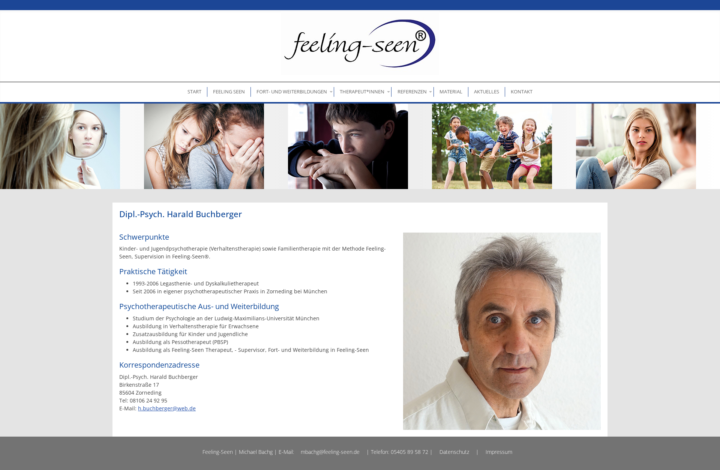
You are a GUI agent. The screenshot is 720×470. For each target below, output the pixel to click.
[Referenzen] (412, 92)
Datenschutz (454, 451)
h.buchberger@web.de (167, 408)
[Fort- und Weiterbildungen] (292, 92)
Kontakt (521, 92)
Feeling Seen (229, 92)
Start (194, 92)
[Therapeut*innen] (363, 92)
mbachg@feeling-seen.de (330, 451)
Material (451, 92)
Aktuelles (486, 92)
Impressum (499, 451)
